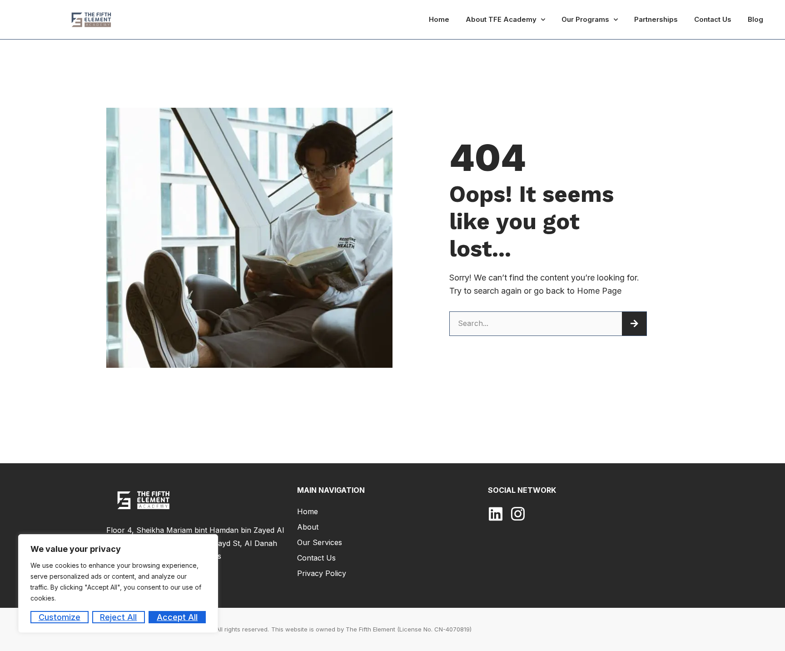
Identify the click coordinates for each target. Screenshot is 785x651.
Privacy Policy (321, 573)
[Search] (634, 324)
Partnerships (656, 19)
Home (439, 19)
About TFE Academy (501, 19)
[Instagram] (518, 513)
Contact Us (712, 19)
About (307, 526)
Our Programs (585, 19)
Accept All (177, 617)
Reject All (118, 617)
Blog (755, 19)
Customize (59, 617)
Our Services (319, 542)
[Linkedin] (495, 513)
